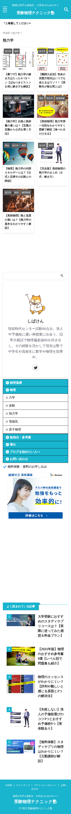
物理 (13, 389)
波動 (12, 405)
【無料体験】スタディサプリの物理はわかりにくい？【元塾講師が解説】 (51, 751)
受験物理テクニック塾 (36, 13)
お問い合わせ (19, 459)
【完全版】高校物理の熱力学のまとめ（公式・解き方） (52, 172)
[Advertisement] (35, 559)
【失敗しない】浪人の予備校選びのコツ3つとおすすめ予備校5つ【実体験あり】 (51, 719)
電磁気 (13, 421)
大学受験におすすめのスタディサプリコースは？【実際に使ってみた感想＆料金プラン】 (51, 626)
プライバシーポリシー (45, 785)
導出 (13, 444)
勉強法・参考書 (20, 437)
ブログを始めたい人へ (25, 451)
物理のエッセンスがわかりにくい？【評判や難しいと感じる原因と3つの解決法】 (51, 686)
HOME (8, 785)
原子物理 (15, 429)
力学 (12, 397)
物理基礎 (16, 382)
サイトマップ (23, 785)
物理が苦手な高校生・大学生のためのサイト (35, 796)
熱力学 (13, 413)
